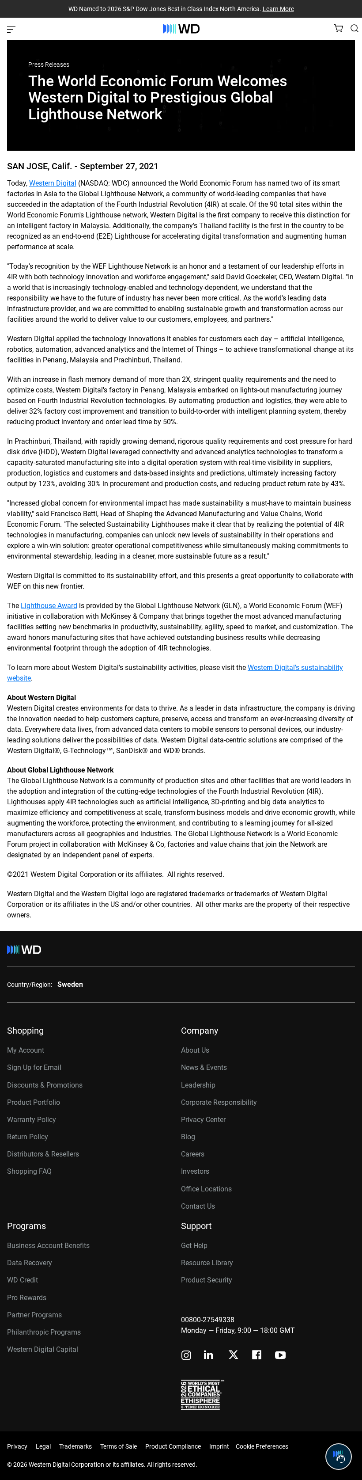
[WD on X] (233, 1355)
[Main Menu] (12, 29)
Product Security (206, 1280)
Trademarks (75, 1446)
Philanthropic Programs (44, 1332)
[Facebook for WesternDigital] (257, 1356)
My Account (25, 1050)
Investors (195, 1171)
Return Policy (27, 1137)
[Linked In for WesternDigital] (209, 1356)
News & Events (204, 1067)
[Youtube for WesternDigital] (280, 1356)
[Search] (354, 28)
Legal (43, 1446)
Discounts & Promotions (45, 1085)
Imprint (219, 1446)
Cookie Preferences (262, 1446)
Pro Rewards (26, 1298)
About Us (195, 1050)
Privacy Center (203, 1119)
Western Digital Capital (42, 1349)
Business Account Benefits (48, 1245)
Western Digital (52, 183)
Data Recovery (29, 1263)
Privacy (17, 1446)
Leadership (198, 1085)
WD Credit (22, 1280)
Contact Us (198, 1206)
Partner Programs (34, 1315)
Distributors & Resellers (43, 1154)
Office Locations (206, 1189)
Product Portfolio (33, 1102)
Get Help (194, 1245)
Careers (192, 1154)
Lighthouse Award (49, 605)
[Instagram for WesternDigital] (186, 1356)
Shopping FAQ (29, 1171)
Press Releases (48, 64)
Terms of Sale (118, 1446)
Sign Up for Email (34, 1067)
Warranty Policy (31, 1119)
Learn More (278, 8)
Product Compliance (173, 1446)
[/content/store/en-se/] (181, 28)
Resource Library (207, 1263)
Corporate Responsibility (219, 1102)
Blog (188, 1137)
